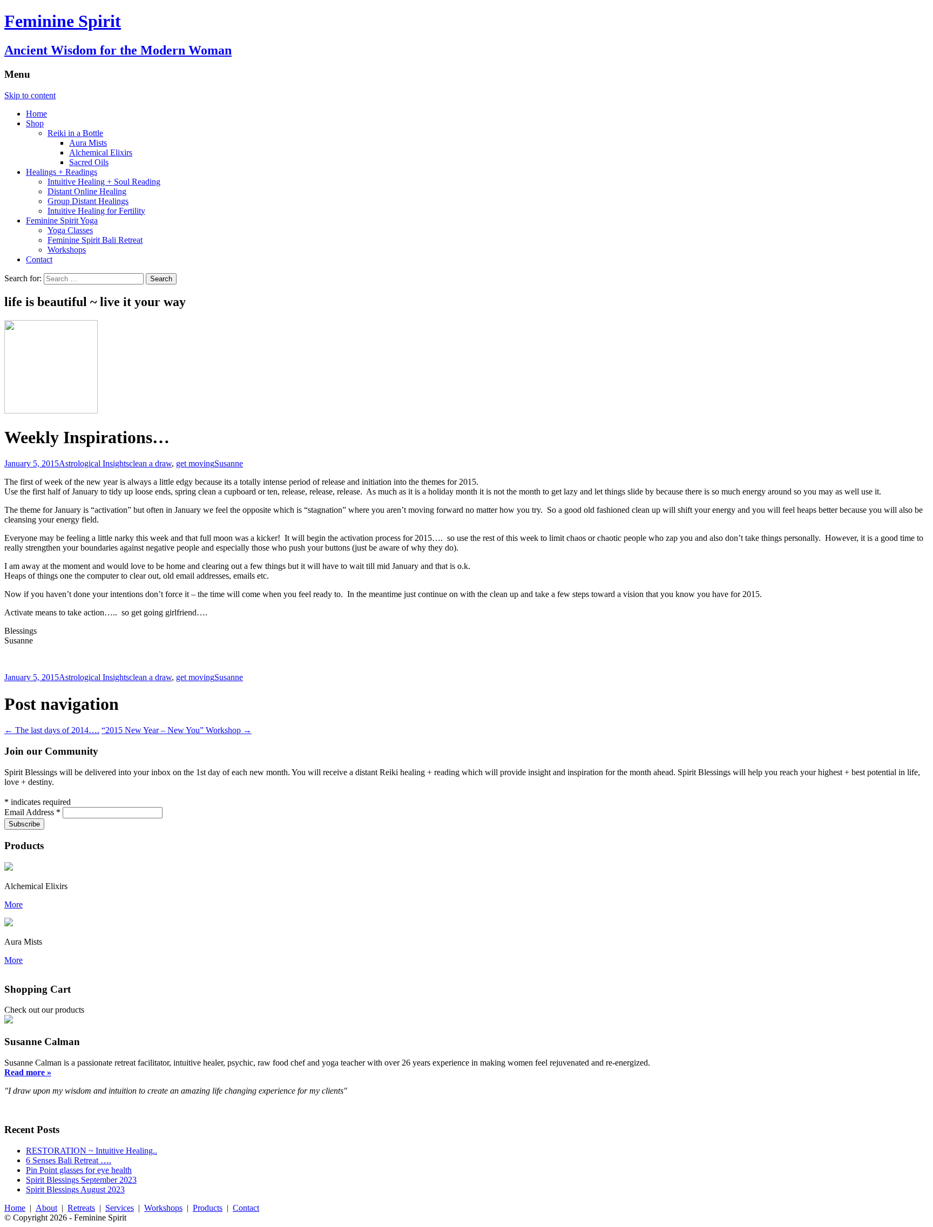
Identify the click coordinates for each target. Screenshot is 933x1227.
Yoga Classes (70, 230)
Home (36, 113)
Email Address (32, 812)
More (13, 904)
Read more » (27, 1072)
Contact (39, 259)
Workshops (67, 249)
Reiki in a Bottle (75, 133)
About (46, 1207)
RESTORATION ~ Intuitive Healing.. (91, 1150)
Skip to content (30, 95)
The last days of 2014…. (51, 730)
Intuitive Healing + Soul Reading (104, 181)
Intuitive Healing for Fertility (96, 210)
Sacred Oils (89, 162)
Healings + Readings (61, 172)
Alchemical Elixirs (100, 152)
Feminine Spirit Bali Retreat (95, 240)
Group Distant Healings (88, 201)
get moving (195, 463)
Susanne (228, 463)
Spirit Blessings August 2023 (75, 1189)
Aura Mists (88, 142)
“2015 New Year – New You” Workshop (177, 730)
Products (207, 1207)
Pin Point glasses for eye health (79, 1170)
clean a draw (150, 463)
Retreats (81, 1207)
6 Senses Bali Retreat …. (68, 1160)
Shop (35, 123)
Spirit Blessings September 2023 (81, 1179)
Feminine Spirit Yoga (62, 220)
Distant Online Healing (87, 191)
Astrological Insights (94, 463)
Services (119, 1207)
